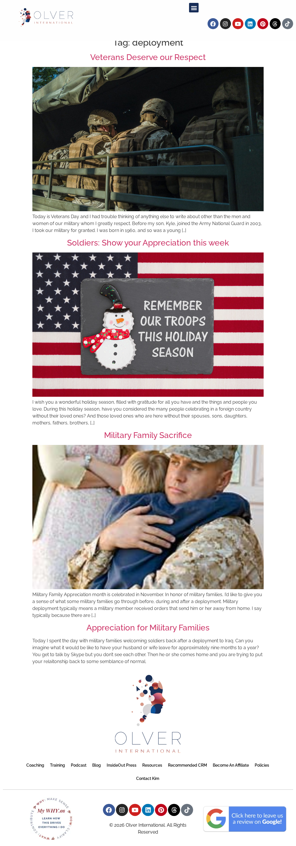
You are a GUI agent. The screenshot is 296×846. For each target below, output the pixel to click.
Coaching (35, 765)
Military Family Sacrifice (148, 435)
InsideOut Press (121, 765)
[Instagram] (225, 23)
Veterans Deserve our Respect (148, 57)
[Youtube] (237, 23)
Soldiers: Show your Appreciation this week (148, 243)
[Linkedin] (250, 23)
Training (57, 765)
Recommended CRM (187, 765)
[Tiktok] (287, 23)
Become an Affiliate (231, 765)
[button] (194, 7)
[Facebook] (213, 23)
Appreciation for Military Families (148, 627)
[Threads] (275, 23)
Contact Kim (147, 778)
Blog (96, 765)
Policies (262, 765)
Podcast (78, 765)
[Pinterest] (262, 23)
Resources (152, 765)
